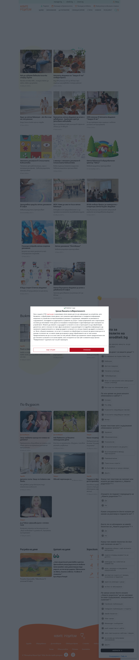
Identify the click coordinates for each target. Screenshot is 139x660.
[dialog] (69, 330)
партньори (50, 314)
